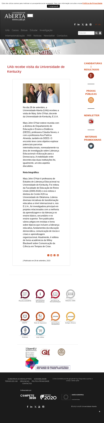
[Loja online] (40, 332)
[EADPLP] (48, 363)
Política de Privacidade (92, 3)
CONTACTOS (27, 383)
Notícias (37, 35)
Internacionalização (15, 35)
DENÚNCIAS (24, 381)
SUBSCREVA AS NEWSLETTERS (20, 379)
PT (96, 24)
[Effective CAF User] (45, 352)
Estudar (34, 30)
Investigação (46, 30)
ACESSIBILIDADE (40, 379)
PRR (29, 35)
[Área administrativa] (99, 411)
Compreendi (53, 6)
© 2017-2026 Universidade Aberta (84, 406)
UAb (7, 30)
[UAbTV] (24, 317)
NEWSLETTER (91, 115)
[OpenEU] (32, 352)
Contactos (62, 35)
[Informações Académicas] (40, 295)
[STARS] (61, 352)
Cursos (15, 30)
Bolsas (24, 30)
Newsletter (49, 35)
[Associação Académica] (55, 317)
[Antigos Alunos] (70, 317)
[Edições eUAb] (70, 295)
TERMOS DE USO (11, 381)
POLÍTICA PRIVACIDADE (40, 381)
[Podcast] (24, 332)
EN (99, 24)
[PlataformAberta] (24, 295)
